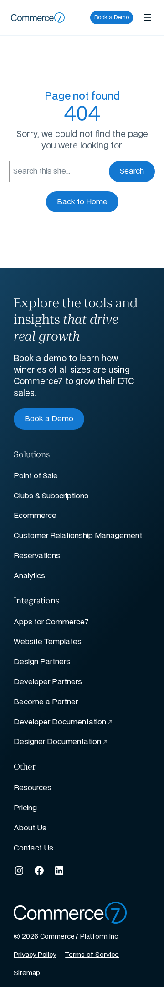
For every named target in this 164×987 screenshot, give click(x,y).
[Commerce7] (38, 17)
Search (132, 171)
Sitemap (27, 973)
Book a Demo (111, 17)
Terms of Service (92, 955)
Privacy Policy (35, 955)
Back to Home (82, 202)
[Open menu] (147, 17)
